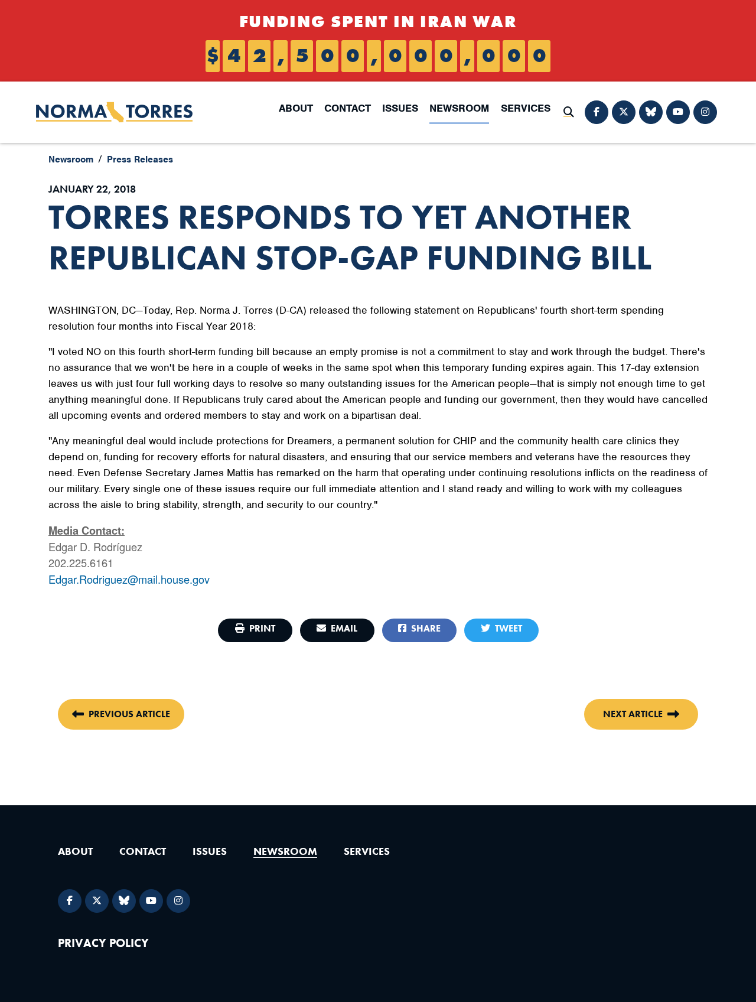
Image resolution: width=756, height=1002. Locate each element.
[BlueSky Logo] (651, 112)
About (296, 108)
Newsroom (459, 108)
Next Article (633, 714)
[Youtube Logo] (678, 112)
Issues (400, 108)
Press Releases (140, 159)
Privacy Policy (103, 943)
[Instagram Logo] (705, 112)
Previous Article (129, 714)
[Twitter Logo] (624, 112)
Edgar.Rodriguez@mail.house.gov (129, 579)
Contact (347, 108)
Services (525, 108)
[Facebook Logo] (596, 112)
